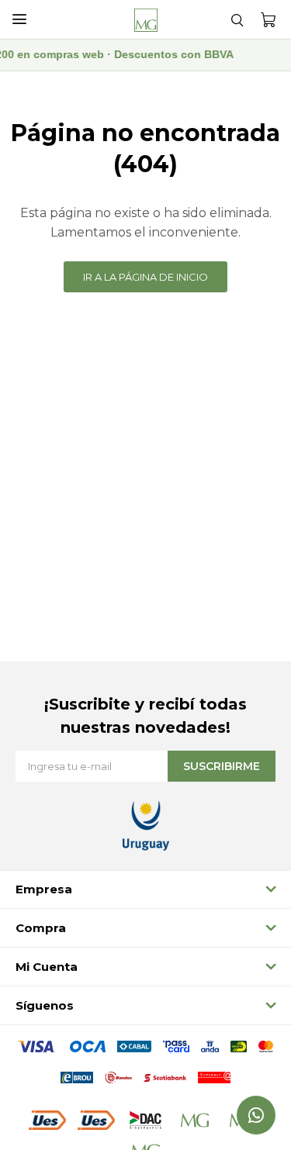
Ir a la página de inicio (145, 277)
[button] (236, 19)
